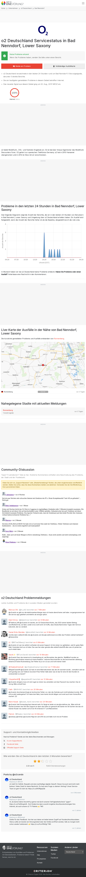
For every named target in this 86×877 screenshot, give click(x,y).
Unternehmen (13, 8)
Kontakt (39, 863)
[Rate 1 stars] (35, 761)
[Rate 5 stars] (51, 761)
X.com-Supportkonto (14, 741)
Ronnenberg (59, 339)
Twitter (53, 854)
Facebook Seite (12, 744)
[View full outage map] (43, 365)
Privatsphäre (41, 859)
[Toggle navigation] (83, 3)
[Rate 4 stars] (47, 761)
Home (3, 8)
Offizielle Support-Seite (15, 748)
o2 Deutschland (26, 8)
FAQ (38, 855)
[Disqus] (43, 517)
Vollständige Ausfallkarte (65, 66)
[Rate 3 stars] (43, 761)
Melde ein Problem (23, 66)
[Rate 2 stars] (39, 761)
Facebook (54, 858)
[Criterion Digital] (43, 871)
